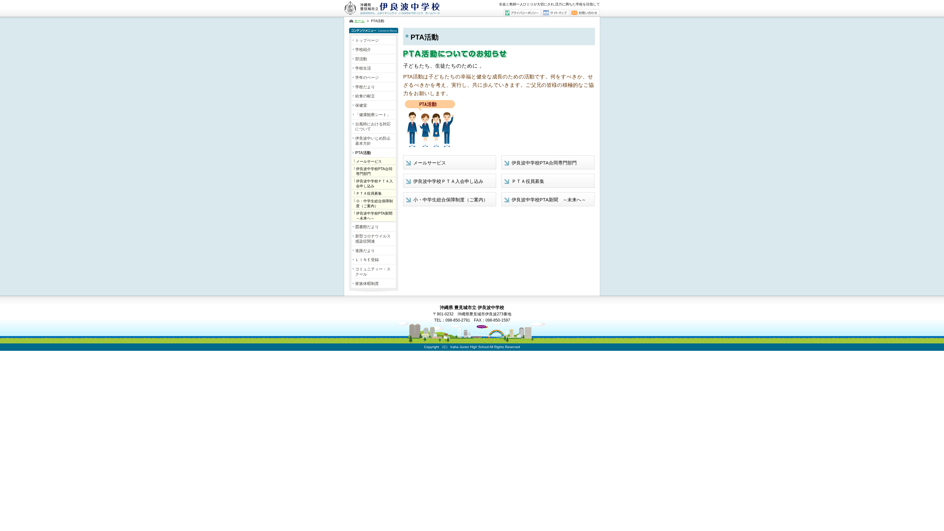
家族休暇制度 (367, 283)
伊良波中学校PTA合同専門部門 (374, 171)
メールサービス (369, 161)
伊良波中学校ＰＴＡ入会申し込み (374, 183)
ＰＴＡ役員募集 (369, 193)
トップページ (367, 40)
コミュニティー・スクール (373, 271)
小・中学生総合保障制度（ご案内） (374, 203)
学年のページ (367, 77)
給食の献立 (365, 96)
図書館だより (367, 227)
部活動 (361, 59)
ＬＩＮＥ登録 (367, 260)
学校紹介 (363, 49)
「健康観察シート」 (373, 115)
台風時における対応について (373, 126)
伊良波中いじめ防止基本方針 (373, 141)
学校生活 (363, 68)
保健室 (361, 105)
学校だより (365, 87)
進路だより (365, 251)
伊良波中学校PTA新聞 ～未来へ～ (376, 215)
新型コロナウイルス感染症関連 (373, 238)
